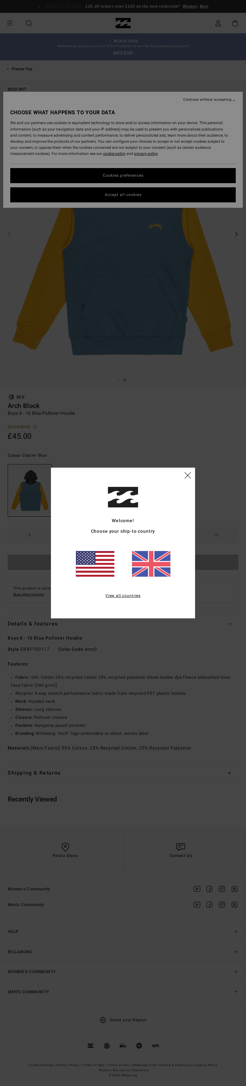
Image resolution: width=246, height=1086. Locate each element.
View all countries (123, 595)
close (187, 475)
